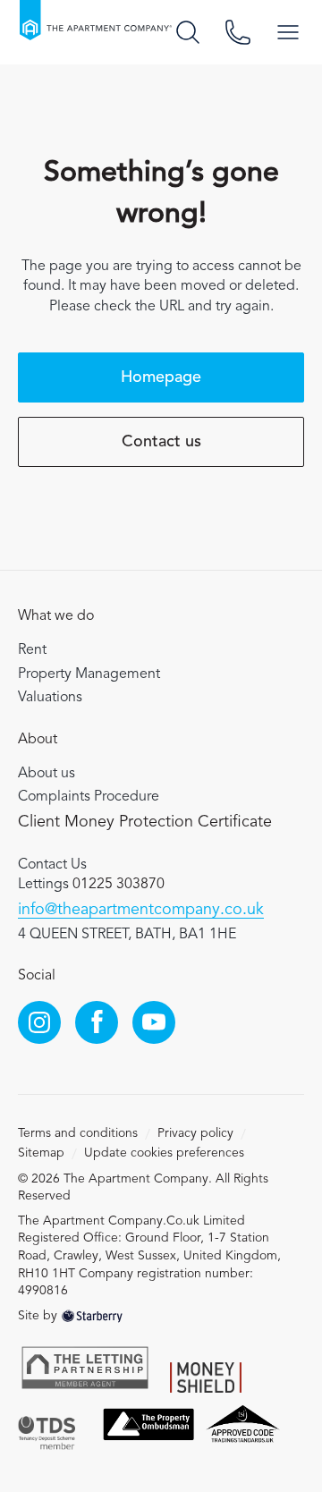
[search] (188, 32)
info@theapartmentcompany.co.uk (141, 910)
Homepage (161, 377)
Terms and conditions (78, 1133)
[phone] (238, 32)
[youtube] (153, 1022)
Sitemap (41, 1153)
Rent (32, 650)
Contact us (161, 442)
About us (46, 774)
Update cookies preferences (164, 1153)
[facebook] (96, 1022)
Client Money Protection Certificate (145, 822)
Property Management (89, 674)
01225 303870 (118, 884)
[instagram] (39, 1022)
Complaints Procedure (88, 797)
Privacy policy (195, 1133)
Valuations (50, 698)
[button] (288, 32)
